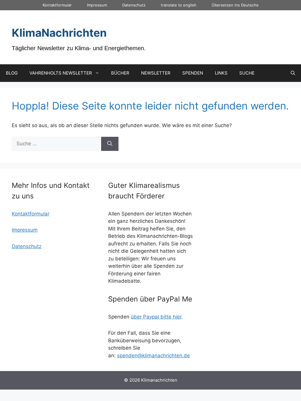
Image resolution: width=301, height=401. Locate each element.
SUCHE (247, 73)
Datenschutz (134, 5)
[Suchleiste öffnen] (293, 73)
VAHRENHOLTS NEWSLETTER (60, 73)
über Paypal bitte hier (156, 317)
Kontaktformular (57, 5)
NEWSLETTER (155, 73)
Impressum (97, 5)
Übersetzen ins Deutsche (235, 5)
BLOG (12, 73)
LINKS (221, 73)
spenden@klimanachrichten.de (153, 355)
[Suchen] (109, 144)
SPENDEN (192, 73)
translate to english (178, 5)
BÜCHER (120, 73)
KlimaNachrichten (59, 32)
